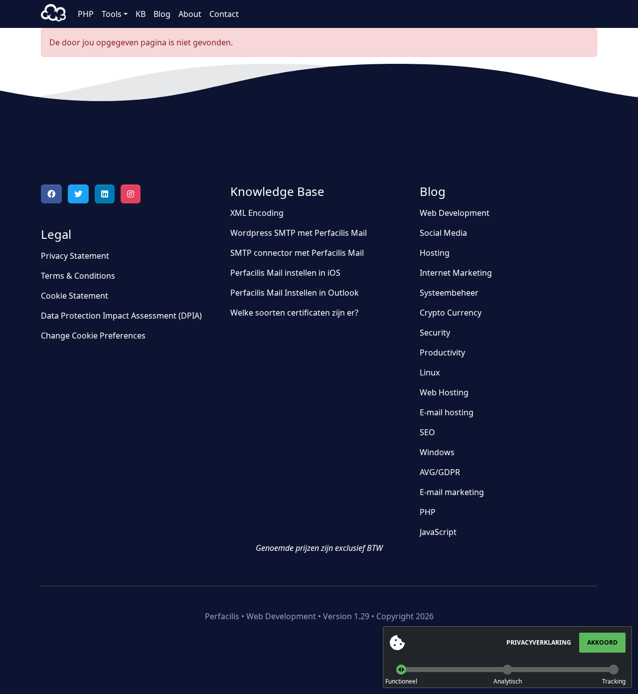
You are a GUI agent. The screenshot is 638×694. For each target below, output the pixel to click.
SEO (427, 432)
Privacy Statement (75, 255)
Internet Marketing (456, 272)
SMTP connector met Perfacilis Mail (297, 252)
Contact (224, 13)
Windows (437, 452)
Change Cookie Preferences (93, 335)
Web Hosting (444, 392)
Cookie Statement (74, 295)
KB (141, 13)
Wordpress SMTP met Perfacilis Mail (298, 232)
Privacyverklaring (538, 642)
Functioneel (401, 681)
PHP (86, 13)
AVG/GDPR (440, 472)
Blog (162, 13)
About (189, 13)
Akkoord (602, 642)
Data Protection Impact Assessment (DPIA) (121, 315)
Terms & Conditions (78, 275)
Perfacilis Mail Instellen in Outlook (294, 292)
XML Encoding (257, 212)
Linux (430, 372)
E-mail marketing (452, 492)
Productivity (442, 352)
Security (435, 332)
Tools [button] (112, 13)
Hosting (435, 252)
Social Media (443, 232)
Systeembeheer (449, 292)
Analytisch (507, 681)
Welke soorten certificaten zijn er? (294, 312)
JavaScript (438, 531)
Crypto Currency (450, 312)
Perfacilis (53, 14)
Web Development (454, 212)
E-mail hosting (447, 412)
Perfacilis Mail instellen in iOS (285, 272)
